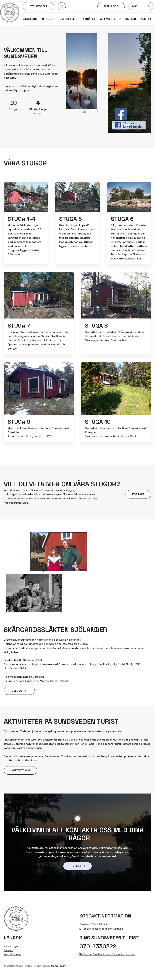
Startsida (30, 19)
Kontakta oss (12, 954)
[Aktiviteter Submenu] (119, 18)
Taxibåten (88, 19)
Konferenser (67, 19)
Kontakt (147, 19)
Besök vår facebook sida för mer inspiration (107, 954)
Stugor (47, 19)
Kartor (130, 19)
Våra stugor (11, 946)
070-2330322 (100, 924)
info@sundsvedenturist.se (106, 928)
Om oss (8, 950)
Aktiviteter (108, 19)
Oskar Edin (58, 965)
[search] (149, 6)
